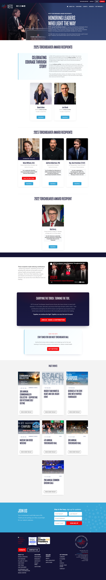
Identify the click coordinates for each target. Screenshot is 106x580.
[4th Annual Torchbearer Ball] (53, 427)
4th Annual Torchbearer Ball (50, 442)
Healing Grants (48, 555)
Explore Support (84, 1)
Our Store (37, 566)
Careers (62, 557)
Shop (97, 1)
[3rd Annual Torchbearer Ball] (77, 427)
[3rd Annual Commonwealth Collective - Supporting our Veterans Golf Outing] (29, 378)
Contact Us (33, 550)
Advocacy (37, 561)
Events (85, 6)
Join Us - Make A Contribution (53, 320)
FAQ (61, 561)
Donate (102, 1)
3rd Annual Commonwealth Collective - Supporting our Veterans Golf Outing (28, 397)
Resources (37, 557)
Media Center (22, 573)
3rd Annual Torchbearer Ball (74, 442)
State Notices (85, 553)
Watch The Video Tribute (28, 178)
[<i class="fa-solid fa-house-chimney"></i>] (67, 6)
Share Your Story (63, 565)
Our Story (21, 563)
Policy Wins (36, 563)
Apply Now (49, 562)
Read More (40, 117)
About (47, 558)
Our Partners (22, 567)
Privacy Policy (79, 553)
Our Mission (21, 559)
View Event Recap (26, 412)
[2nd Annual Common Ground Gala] (53, 467)
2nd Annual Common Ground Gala (51, 481)
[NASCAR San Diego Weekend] (29, 427)
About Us (71, 6)
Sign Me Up (74, 523)
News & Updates (23, 557)
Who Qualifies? (50, 560)
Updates (91, 6)
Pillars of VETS (22, 561)
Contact (92, 1)
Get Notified (53, 349)
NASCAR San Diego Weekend (26, 442)
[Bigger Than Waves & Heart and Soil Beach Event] (53, 378)
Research (37, 559)
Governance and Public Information (24, 570)
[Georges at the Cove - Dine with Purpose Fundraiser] (77, 378)
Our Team (21, 565)
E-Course (62, 559)
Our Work (78, 6)
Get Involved (99, 6)
